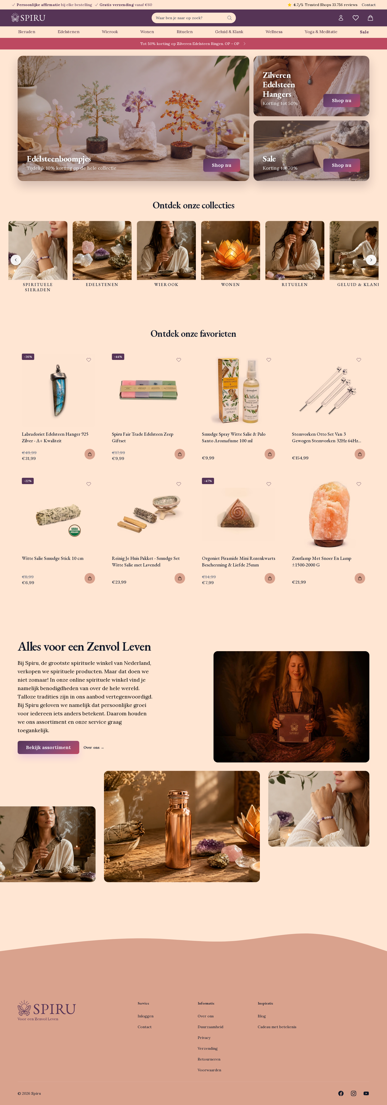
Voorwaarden (209, 1070)
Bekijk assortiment (48, 747)
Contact (369, 4)
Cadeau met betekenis (277, 1026)
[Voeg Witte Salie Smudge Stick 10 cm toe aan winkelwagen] (90, 578)
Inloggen (145, 1016)
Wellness (274, 31)
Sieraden (26, 31)
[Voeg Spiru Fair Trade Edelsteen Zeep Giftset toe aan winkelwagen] (180, 454)
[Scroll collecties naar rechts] (371, 260)
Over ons (93, 747)
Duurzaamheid (210, 1026)
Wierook (110, 31)
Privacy (204, 1037)
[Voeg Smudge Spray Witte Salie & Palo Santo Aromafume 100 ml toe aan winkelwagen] (270, 454)
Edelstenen (69, 31)
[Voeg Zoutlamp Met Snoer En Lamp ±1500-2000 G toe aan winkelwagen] (360, 578)
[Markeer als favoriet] (88, 360)
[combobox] (194, 18)
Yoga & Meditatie (321, 31)
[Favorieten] (355, 18)
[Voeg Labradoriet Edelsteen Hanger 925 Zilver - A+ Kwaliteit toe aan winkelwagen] (90, 454)
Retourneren (209, 1059)
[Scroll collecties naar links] (16, 260)
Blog (262, 1016)
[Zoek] (229, 18)
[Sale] (311, 150)
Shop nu (221, 165)
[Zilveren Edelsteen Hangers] (311, 86)
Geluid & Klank (229, 31)
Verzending (208, 1048)
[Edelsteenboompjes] (133, 118)
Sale (364, 31)
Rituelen (185, 31)
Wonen (147, 31)
